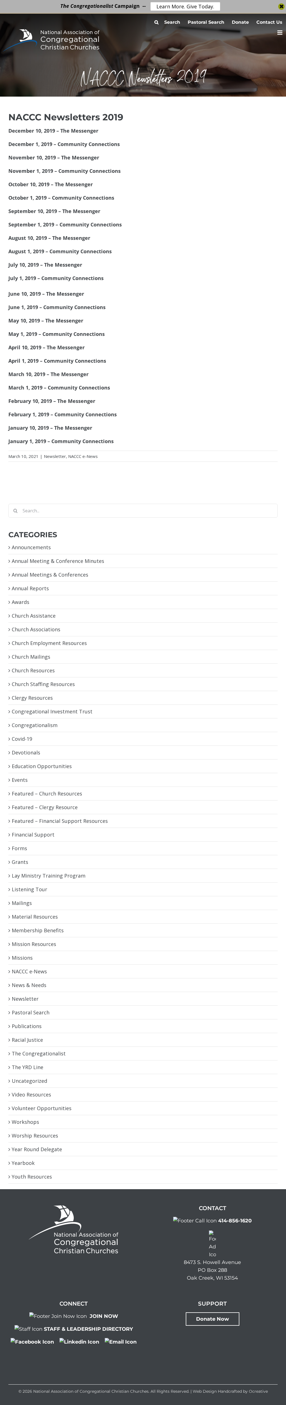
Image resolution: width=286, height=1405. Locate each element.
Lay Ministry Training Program (48, 875)
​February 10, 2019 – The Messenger (51, 401)
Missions (22, 957)
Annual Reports (30, 588)
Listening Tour (29, 889)
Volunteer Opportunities (42, 1108)
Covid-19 (22, 738)
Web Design (205, 1391)
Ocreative (258, 1391)
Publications (27, 1026)
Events (20, 779)
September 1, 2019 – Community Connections (65, 224)
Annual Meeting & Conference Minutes (58, 561)
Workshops (25, 1122)
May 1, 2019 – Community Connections (56, 334)
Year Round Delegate (37, 1149)
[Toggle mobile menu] (280, 32)
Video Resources (31, 1094)
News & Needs (29, 985)
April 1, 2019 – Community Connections (57, 360)
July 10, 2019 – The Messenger (45, 264)
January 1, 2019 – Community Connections (61, 441)
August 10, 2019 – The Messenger (49, 238)
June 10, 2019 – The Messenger (46, 293)
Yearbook (23, 1163)
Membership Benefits (38, 930)
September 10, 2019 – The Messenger (54, 211)
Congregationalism (35, 725)
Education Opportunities (42, 766)
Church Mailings (31, 656)
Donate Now (212, 1319)
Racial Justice (27, 1039)
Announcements (31, 547)
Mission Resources (34, 944)
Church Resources (33, 670)
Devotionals (26, 752)
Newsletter (55, 456)
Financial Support (33, 834)
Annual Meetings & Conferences (50, 574)
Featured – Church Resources (47, 793)
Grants (20, 862)
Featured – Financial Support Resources (60, 821)
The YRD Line (27, 1067)
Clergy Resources (32, 697)
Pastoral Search (30, 1012)
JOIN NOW (104, 1316)
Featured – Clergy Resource (45, 807)
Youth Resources (32, 1176)
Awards (20, 602)
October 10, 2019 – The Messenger (50, 184)
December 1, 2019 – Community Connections (64, 144)
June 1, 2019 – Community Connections (57, 307)
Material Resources (35, 916)
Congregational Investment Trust (52, 711)
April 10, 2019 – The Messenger (46, 347)
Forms (19, 848)
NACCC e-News (83, 456)
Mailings (22, 903)
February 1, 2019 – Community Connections (62, 414)
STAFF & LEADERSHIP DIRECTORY (88, 1329)
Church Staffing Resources (43, 684)
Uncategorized (29, 1080)
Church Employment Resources (49, 643)
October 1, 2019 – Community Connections (61, 197)
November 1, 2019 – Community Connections (64, 171)
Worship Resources (35, 1135)
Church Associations (36, 629)
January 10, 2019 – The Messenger (50, 427)
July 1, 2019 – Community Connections (56, 278)
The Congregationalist (39, 1053)
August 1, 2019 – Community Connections (60, 251)
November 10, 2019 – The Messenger (53, 157)
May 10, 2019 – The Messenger (45, 320)
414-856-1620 (235, 1221)
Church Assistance (34, 615)
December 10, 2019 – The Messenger (53, 130)
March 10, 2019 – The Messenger (48, 374)
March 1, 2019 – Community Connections (59, 387)
